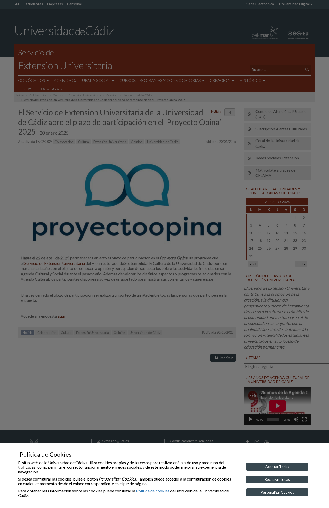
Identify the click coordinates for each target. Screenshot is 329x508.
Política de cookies (152, 490)
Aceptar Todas (277, 466)
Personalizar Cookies (277, 492)
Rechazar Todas (277, 479)
